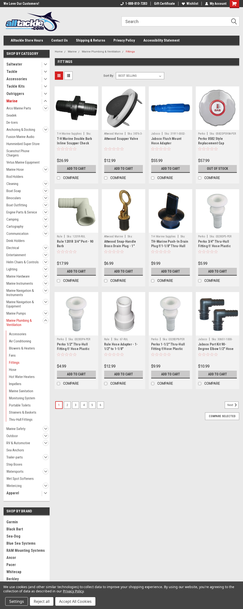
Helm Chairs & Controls (22, 262)
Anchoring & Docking (20, 129)
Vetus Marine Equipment (23, 162)
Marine (12, 101)
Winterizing (14, 486)
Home (59, 51)
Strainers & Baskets (22, 412)
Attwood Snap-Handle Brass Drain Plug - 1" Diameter (120, 246)
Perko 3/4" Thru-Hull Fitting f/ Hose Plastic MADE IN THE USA (214, 246)
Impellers (15, 384)
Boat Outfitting (16, 205)
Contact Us (59, 40)
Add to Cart (76, 168)
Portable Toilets (20, 405)
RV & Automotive (18, 443)
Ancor (11, 557)
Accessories (16, 79)
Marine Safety (15, 429)
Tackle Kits (15, 86)
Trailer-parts (14, 457)
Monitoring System (22, 398)
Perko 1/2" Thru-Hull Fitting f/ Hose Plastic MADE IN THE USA (73, 348)
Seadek (11, 115)
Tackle (11, 71)
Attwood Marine (113, 133)
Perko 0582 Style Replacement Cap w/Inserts (211, 143)
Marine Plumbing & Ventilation (19, 322)
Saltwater (14, 64)
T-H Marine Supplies (69, 133)
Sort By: (108, 75)
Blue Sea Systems (21, 543)
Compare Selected (222, 416)
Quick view (76, 126)
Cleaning (12, 184)
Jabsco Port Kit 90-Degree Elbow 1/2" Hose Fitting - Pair (216, 348)
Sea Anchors (15, 450)
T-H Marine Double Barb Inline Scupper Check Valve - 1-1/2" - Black (74, 143)
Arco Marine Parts (18, 108)
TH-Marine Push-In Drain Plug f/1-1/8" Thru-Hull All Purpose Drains (169, 246)
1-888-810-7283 (136, 3)
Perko (201, 133)
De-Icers (12, 122)
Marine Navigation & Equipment (20, 304)
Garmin (12, 522)
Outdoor (12, 436)
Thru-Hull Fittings (21, 419)
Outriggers (15, 93)
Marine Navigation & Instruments (20, 292)
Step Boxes (14, 464)
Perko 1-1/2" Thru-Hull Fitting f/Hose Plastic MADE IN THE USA (168, 348)
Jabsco (155, 133)
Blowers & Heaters (22, 348)
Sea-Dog (13, 536)
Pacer (11, 564)
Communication (17, 233)
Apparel (12, 493)
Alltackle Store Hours (27, 40)
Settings (16, 601)
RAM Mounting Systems (25, 550)
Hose (12, 370)
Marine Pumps (16, 313)
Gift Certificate (164, 3)
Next (230, 405)
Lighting (11, 269)
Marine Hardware (18, 276)
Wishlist (192, 3)
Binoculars (13, 198)
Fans (12, 355)
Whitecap (13, 572)
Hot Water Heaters (22, 377)
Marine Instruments (19, 283)
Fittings (14, 362)
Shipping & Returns (90, 40)
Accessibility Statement (161, 40)
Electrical (12, 248)
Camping (12, 219)
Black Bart (14, 529)
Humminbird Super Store (23, 144)
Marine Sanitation (21, 391)
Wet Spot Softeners (20, 479)
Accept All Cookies (75, 601)
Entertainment (16, 255)
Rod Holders (14, 177)
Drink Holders (15, 241)
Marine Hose (15, 169)
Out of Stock (217, 168)
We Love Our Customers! (21, 3)
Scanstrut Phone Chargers (17, 153)
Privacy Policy (124, 40)
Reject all (42, 601)
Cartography (14, 226)
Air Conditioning (20, 341)
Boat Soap (13, 191)
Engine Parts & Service (21, 212)
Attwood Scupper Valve (121, 139)
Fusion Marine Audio (20, 137)
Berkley (12, 579)
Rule (59, 236)
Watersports (14, 471)
